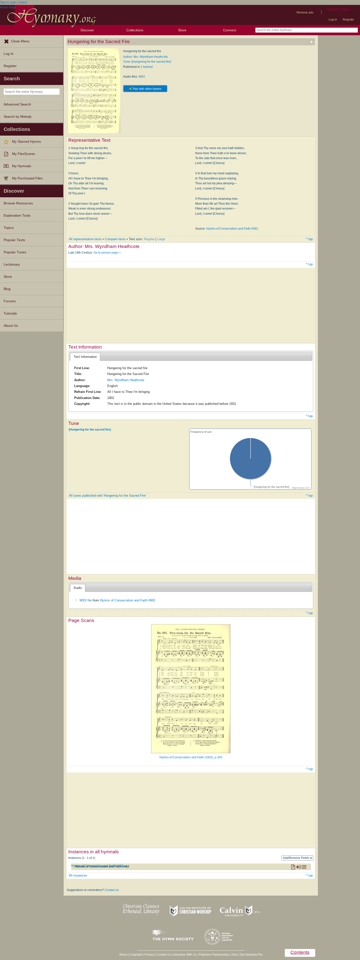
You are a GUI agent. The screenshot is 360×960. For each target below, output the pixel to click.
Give (234, 954)
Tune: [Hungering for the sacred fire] (147, 61)
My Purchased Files (27, 178)
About (123, 954)
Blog (7, 289)
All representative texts (85, 239)
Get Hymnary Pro (251, 954)
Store (182, 30)
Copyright (135, 954)
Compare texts (115, 239)
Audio (78, 588)
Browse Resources (18, 203)
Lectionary (12, 264)
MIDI (142, 76)
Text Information (85, 357)
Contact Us (163, 954)
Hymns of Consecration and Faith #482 (232, 228)
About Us (11, 326)
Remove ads (305, 12)
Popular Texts (14, 240)
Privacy (149, 954)
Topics (9, 228)
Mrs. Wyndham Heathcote (125, 380)
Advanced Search (17, 104)
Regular (149, 239)
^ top (309, 239)
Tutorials (10, 313)
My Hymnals (21, 166)
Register (348, 19)
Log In (8, 54)
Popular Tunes (15, 252)
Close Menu (20, 41)
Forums (10, 301)
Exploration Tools (17, 215)
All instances (78, 875)
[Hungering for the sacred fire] (90, 429)
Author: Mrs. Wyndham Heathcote (145, 57)
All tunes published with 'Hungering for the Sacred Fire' (107, 495)
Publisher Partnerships (214, 954)
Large (161, 239)
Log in (333, 19)
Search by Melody (18, 116)
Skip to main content (13, 2)
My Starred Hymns (26, 141)
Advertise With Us (185, 954)
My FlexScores (23, 154)
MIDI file (86, 600)
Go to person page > (107, 252)
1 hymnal (147, 67)
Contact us (112, 890)
